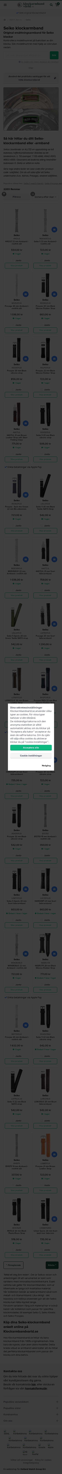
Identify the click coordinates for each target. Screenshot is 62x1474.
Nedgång (46, 765)
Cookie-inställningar (31, 755)
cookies (24, 714)
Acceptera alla (31, 747)
